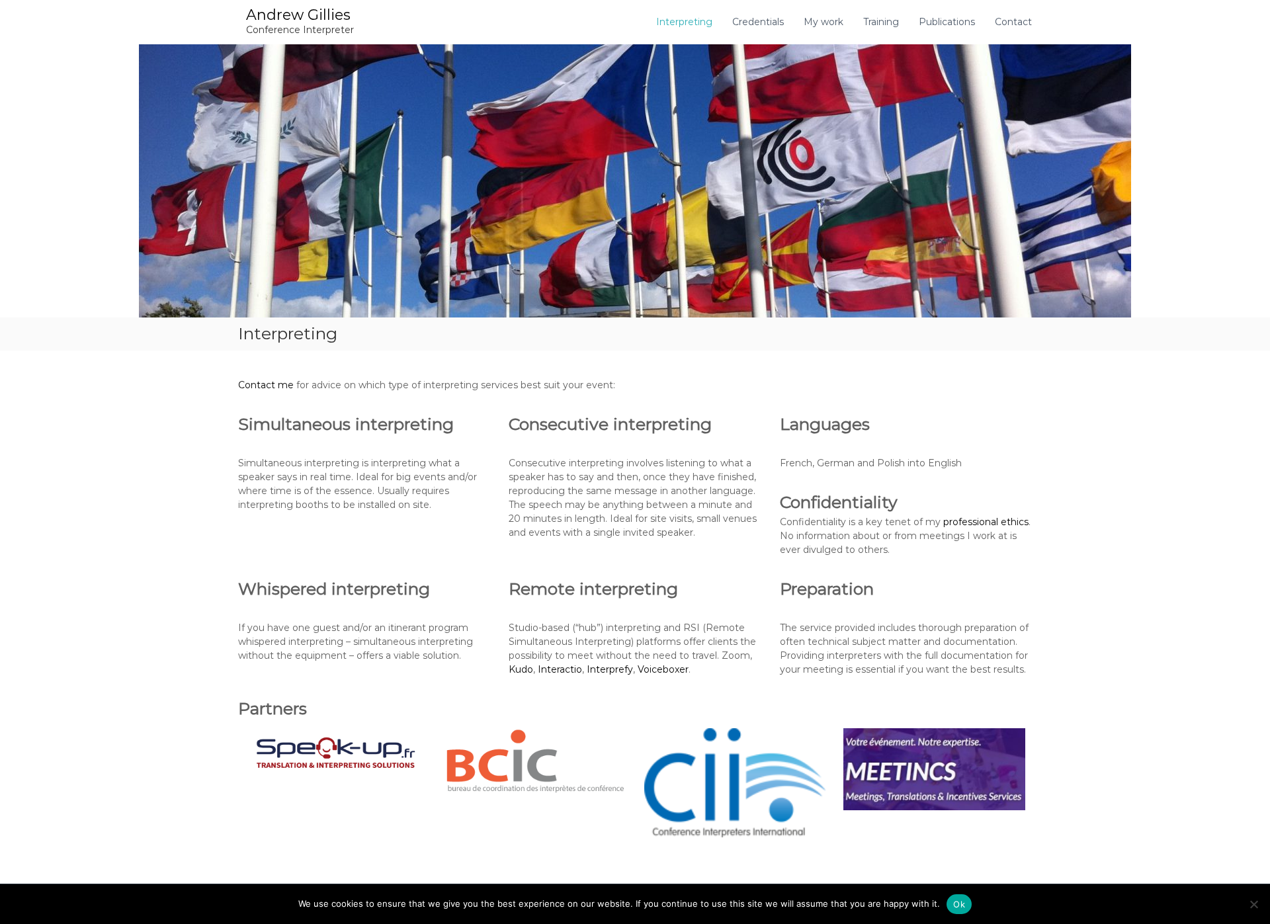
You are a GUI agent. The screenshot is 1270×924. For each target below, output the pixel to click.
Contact (1013, 22)
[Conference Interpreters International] (735, 783)
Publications (947, 22)
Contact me (266, 385)
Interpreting (684, 22)
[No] (1253, 904)
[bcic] (535, 761)
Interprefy (610, 669)
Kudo (521, 669)
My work (823, 22)
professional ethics (986, 522)
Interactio (560, 669)
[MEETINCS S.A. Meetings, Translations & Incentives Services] (934, 770)
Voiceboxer (663, 669)
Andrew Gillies (298, 15)
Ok (959, 904)
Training (881, 22)
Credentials (758, 22)
